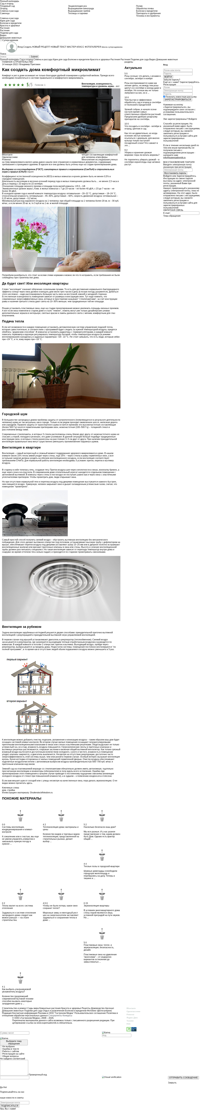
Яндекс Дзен (132, 1018)
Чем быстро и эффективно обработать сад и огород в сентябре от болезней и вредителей (142, 102)
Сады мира (33, 1008)
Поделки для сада (33, 1010)
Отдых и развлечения (53, 1010)
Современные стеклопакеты (16, 434)
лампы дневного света (71, 313)
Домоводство (97, 1008)
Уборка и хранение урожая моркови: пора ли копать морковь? (141, 153)
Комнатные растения (50, 1008)
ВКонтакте (131, 1008)
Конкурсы (67, 1015)
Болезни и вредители (75, 1010)
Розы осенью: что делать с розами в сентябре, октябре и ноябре (142, 77)
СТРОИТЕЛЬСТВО (23, 62)
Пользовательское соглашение (90, 1013)
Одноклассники (133, 1011)
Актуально (133, 68)
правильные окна (23, 441)
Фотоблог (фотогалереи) (99, 1010)
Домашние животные (13, 1010)
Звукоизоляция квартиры (96, 906)
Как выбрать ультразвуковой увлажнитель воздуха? (16, 990)
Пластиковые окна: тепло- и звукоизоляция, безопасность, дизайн (99, 947)
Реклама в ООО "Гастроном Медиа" (56, 1013)
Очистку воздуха (91, 759)
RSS (128, 1024)
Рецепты (85, 1008)
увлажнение (58, 740)
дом (4, 790)
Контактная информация (24, 1013)
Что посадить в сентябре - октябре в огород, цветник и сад (142, 127)
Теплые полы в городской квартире (102, 866)
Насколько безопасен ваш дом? (100, 827)
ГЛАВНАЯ (7, 62)
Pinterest (130, 1014)
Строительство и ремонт (14, 1008)
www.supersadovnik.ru (48, 1023)
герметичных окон (98, 455)
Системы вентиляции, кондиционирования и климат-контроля (17, 829)
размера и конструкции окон (69, 296)
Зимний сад (8, 769)
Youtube (130, 1021)
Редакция (7, 1013)
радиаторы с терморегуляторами (76, 332)
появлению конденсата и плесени (94, 776)
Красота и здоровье (71, 1008)
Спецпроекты (55, 1015)
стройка (11, 790)
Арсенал (109, 1008)
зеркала (24, 313)
